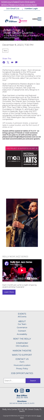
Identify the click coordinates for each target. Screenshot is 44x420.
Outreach (22, 331)
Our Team (22, 324)
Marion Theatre (22, 351)
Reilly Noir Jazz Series (15, 256)
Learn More (9, 292)
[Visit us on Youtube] (28, 391)
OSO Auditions (22, 346)
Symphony (22, 343)
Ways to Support (22, 355)
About (22, 321)
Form (22, 362)
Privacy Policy (22, 368)
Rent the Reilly (22, 339)
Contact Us (22, 359)
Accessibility (22, 334)
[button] (4, 62)
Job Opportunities (22, 373)
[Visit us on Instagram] (22, 391)
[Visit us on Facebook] (16, 391)
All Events (22, 317)
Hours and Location (22, 365)
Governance (22, 327)
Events (22, 314)
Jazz (5, 50)
